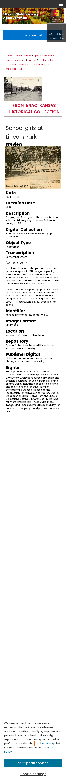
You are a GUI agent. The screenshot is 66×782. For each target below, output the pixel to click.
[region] (33, 749)
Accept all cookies (33, 763)
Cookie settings (45, 743)
